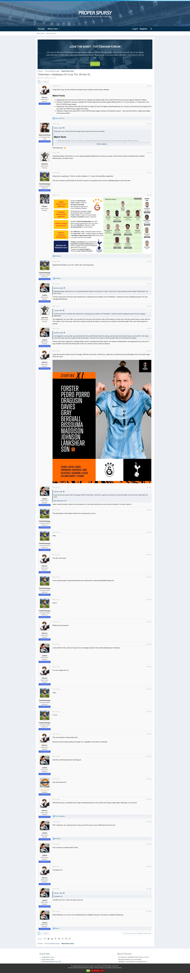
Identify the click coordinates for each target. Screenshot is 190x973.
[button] (59, 28)
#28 (150, 866)
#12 (150, 510)
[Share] (148, 86)
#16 (150, 599)
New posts (40, 33)
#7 (150, 283)
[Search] (151, 28)
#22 (150, 734)
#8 (150, 306)
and (59, 118)
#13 (150, 532)
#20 (150, 689)
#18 (150, 644)
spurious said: (58, 288)
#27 (150, 844)
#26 (150, 821)
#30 (150, 911)
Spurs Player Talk (48, 959)
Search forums (51, 33)
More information (95, 970)
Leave (102, 970)
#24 (150, 778)
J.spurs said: (58, 310)
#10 (150, 351)
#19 (150, 666)
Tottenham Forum (48, 957)
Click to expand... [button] (102, 144)
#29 (150, 889)
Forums (41, 29)
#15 (150, 577)
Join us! (95, 64)
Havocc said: (58, 128)
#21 (150, 711)
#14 (150, 554)
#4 (150, 172)
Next (45, 82)
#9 (150, 328)
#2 (150, 123)
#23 (150, 756)
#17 (150, 622)
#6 (150, 261)
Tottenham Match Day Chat (51, 962)
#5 (150, 195)
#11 (150, 487)
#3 (150, 152)
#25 (150, 799)
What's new (52, 29)
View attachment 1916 (60, 501)
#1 (150, 86)
